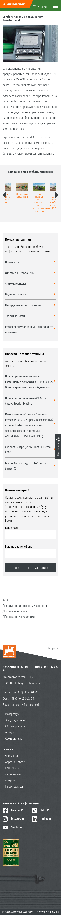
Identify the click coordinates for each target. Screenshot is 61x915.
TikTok (44, 809)
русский (42, 6)
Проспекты (12, 261)
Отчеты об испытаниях (19, 272)
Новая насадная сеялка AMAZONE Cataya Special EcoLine (26, 400)
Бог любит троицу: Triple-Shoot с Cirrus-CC (25, 465)
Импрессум (12, 713)
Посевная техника (15, 610)
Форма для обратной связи (15, 758)
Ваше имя (11, 527)
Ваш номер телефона (18, 546)
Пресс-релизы (14, 786)
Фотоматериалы (15, 283)
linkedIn (45, 818)
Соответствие (13, 738)
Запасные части (15, 315)
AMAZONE (9, 599)
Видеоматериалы (16, 294)
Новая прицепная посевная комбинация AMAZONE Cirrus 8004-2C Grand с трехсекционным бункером (29, 382)
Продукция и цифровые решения (25, 605)
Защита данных (15, 719)
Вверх (51, 648)
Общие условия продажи (15, 729)
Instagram (17, 818)
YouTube (16, 826)
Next (56, 195)
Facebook (16, 809)
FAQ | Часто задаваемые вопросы (13, 774)
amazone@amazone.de (26, 704)
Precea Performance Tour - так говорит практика (29, 329)
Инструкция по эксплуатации (24, 304)
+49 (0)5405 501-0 (25, 692)
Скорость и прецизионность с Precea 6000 (28, 449)
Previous (4, 195)
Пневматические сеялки (19, 616)
